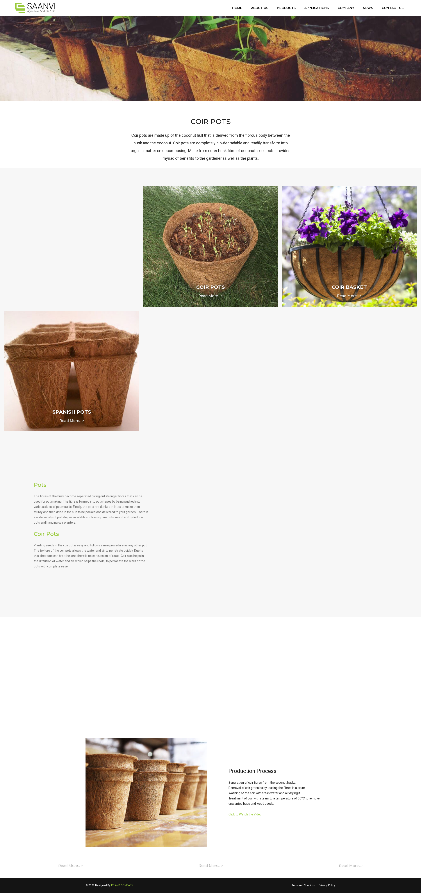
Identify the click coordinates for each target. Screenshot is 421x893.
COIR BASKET (349, 287)
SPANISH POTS (71, 412)
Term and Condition (304, 885)
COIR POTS (210, 287)
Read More (100, 695)
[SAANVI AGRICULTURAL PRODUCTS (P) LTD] (35, 7)
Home (237, 8)
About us (259, 8)
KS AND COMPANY (122, 885)
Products (286, 8)
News (368, 8)
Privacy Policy (327, 885)
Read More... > (210, 296)
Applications (316, 8)
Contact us (392, 8)
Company (346, 8)
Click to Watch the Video (245, 814)
